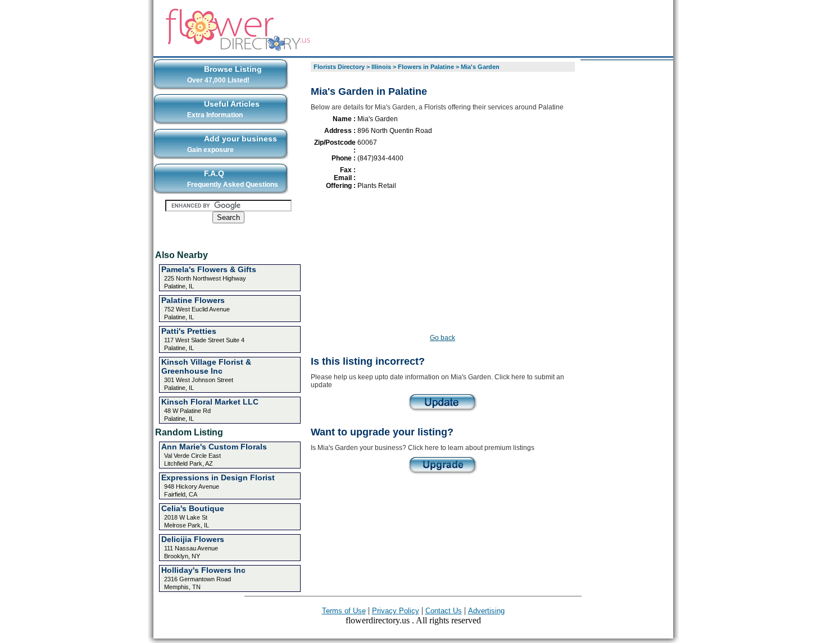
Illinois (381, 66)
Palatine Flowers (193, 300)
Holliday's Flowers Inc (203, 570)
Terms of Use (344, 611)
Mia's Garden (480, 66)
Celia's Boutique (192, 508)
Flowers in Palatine (426, 66)
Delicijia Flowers (192, 539)
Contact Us (443, 611)
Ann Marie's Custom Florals (214, 446)
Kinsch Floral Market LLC (209, 401)
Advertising (486, 611)
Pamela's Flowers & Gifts (208, 269)
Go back (442, 338)
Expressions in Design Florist (218, 477)
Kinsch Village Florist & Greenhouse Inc (206, 366)
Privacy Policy (395, 611)
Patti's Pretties (188, 331)
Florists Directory (339, 66)
